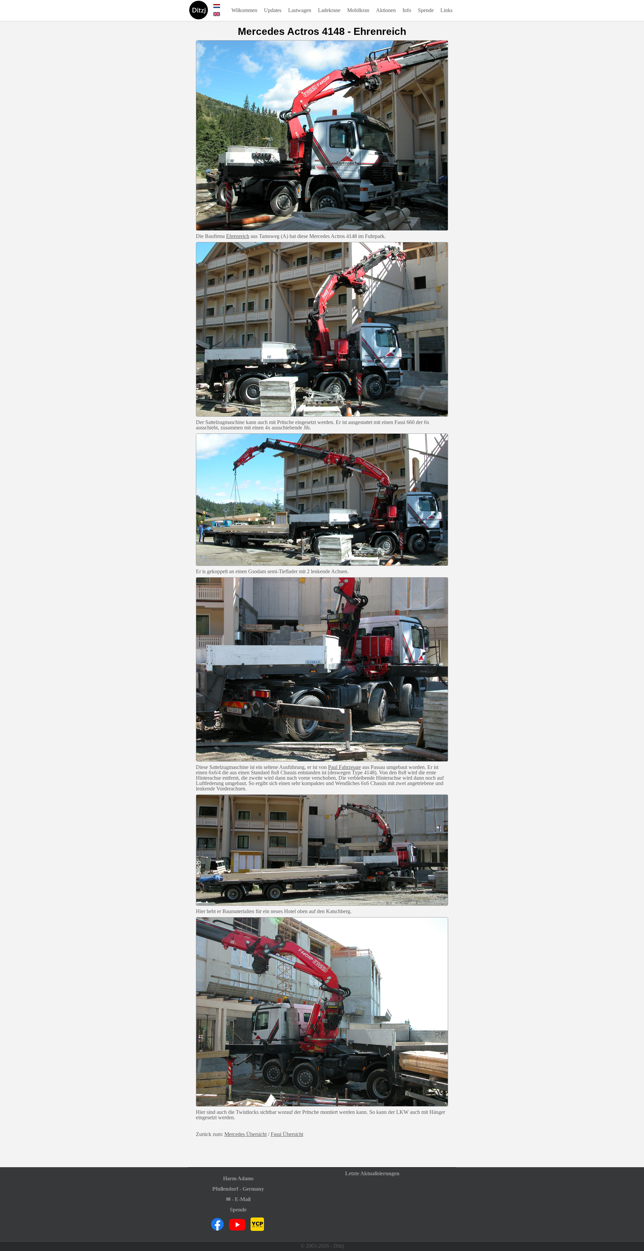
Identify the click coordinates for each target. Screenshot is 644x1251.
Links (446, 10)
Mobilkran (358, 10)
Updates (272, 10)
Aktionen (386, 10)
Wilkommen (244, 10)
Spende (426, 10)
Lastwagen (299, 10)
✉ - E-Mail (238, 1199)
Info (406, 10)
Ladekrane (329, 10)
